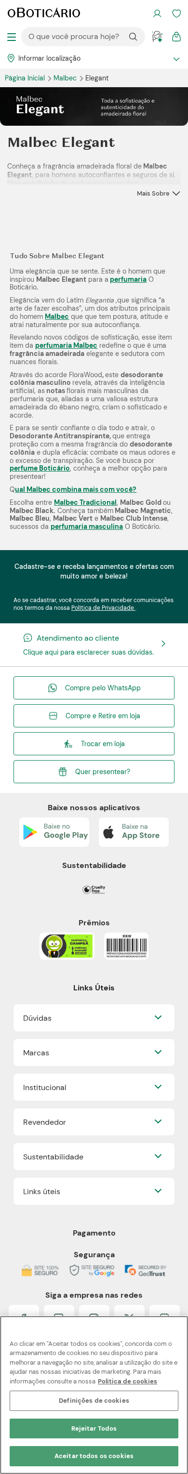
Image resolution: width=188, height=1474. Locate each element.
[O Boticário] (44, 13)
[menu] (11, 36)
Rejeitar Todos (94, 1428)
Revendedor (44, 1122)
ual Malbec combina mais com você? (75, 489)
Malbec (66, 78)
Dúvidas (37, 1018)
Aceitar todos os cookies (94, 1456)
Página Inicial (26, 78)
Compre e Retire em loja (103, 715)
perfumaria (128, 279)
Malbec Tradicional (85, 502)
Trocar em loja (103, 743)
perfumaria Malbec (66, 345)
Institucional (45, 1087)
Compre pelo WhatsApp (103, 688)
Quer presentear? (102, 771)
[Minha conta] (157, 13)
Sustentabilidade (53, 1157)
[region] (94, 1395)
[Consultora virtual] (157, 36)
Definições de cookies (94, 1400)
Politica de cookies (127, 1381)
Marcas (36, 1053)
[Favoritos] (176, 13)
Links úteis (41, 1191)
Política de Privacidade (103, 608)
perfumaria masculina (87, 526)
